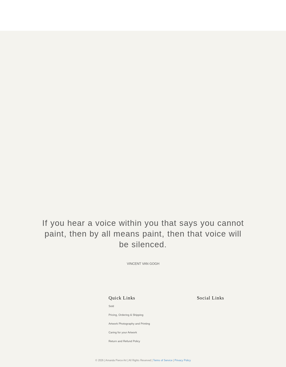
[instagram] (205, 306)
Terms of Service (162, 360)
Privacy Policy (183, 360)
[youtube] (213, 306)
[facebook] (198, 306)
